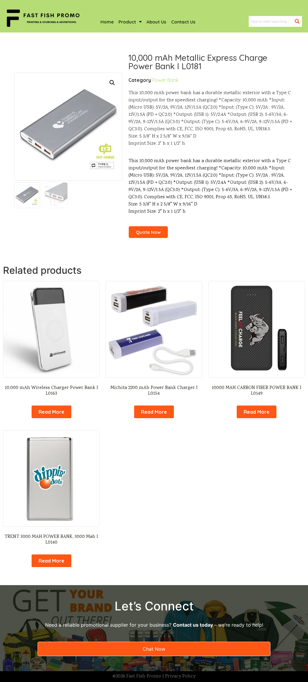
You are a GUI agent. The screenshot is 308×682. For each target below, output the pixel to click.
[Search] (298, 21)
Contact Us (183, 22)
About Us (156, 22)
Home (107, 22)
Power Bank (165, 80)
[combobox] (272, 21)
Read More (51, 412)
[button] (112, 82)
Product (127, 22)
